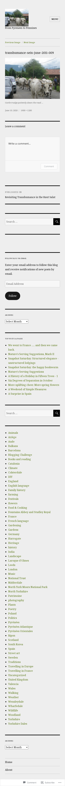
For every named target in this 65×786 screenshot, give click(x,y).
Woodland (14, 715)
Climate (13, 468)
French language (18, 521)
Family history (16, 490)
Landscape (14, 556)
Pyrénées (13, 622)
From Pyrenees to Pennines (21, 28)
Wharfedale (15, 706)
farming (13, 494)
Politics (12, 618)
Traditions (14, 662)
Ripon (11, 635)
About (8, 770)
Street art (14, 653)
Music (11, 574)
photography (16, 600)
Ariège (12, 437)
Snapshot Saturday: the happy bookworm (33, 367)
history (12, 547)
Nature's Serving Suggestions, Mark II (31, 354)
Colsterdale (15, 472)
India (11, 551)
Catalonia (14, 463)
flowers (12, 503)
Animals (13, 432)
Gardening (14, 525)
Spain (11, 648)
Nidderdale (15, 582)
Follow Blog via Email (16, 258)
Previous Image (12, 42)
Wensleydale (16, 701)
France (12, 516)
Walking (13, 693)
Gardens (13, 529)
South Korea (15, 644)
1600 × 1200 (26, 110)
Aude (11, 441)
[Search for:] (29, 221)
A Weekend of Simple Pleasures (27, 389)
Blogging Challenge (20, 455)
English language (18, 485)
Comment (49, 166)
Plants (12, 604)
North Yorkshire (18, 591)
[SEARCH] (56, 221)
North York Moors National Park (27, 587)
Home (8, 762)
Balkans (13, 446)
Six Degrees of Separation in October (30, 380)
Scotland (13, 640)
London (12, 569)
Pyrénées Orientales (20, 631)
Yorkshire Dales (17, 723)
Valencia (13, 684)
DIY (10, 477)
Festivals (13, 499)
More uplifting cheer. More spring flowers (33, 385)
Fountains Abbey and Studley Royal (29, 512)
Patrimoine (15, 596)
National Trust (17, 578)
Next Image (29, 42)
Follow (13, 296)
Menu (54, 19)
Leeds (11, 565)
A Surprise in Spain (19, 393)
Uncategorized (17, 675)
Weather (13, 697)
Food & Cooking (17, 507)
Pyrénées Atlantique (20, 626)
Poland (12, 613)
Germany (13, 534)
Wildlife (13, 710)
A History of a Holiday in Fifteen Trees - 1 (33, 376)
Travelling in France (20, 670)
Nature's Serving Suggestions (26, 371)
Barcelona (14, 450)
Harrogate (14, 538)
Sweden (13, 657)
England (13, 481)
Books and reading (19, 459)
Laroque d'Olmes (18, 560)
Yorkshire (14, 719)
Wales (11, 688)
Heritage (13, 543)
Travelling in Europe (20, 666)
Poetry (12, 609)
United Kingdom (18, 679)
